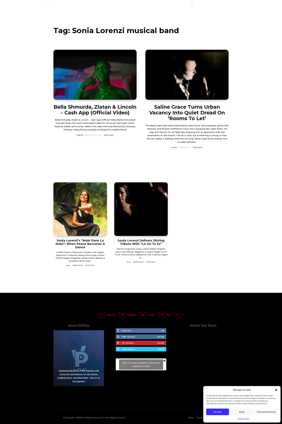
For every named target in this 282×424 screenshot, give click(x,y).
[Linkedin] (143, 315)
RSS (168, 314)
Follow (160, 337)
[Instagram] (122, 315)
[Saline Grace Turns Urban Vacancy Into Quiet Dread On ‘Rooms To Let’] (187, 75)
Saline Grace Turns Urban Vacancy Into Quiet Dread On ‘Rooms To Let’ (187, 112)
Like (162, 330)
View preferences (266, 411)
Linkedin (151, 314)
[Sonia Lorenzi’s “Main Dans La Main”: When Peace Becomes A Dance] (80, 209)
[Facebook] (102, 315)
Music (174, 147)
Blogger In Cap (93, 135)
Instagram (131, 314)
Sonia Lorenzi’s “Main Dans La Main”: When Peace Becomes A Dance (80, 244)
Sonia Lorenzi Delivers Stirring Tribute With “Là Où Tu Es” (141, 242)
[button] (276, 389)
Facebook (110, 314)
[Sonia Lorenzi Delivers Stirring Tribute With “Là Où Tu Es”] (141, 209)
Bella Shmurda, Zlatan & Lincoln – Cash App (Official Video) (95, 110)
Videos (80, 135)
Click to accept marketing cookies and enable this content (141, 364)
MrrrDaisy (184, 147)
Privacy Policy (243, 418)
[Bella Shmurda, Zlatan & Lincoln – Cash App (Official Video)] (95, 75)
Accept (217, 411)
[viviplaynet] (49, 5)
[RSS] (162, 315)
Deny (242, 411)
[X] (177, 315)
